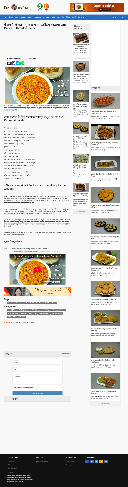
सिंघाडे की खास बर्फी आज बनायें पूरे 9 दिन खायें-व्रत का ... (81, 45)
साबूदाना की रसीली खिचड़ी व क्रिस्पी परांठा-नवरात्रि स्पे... (103, 361)
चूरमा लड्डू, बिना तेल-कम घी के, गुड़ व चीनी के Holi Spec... (80, 138)
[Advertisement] (37, 44)
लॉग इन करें (81, 17)
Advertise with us (13, 465)
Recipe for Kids (30, 310)
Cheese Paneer (20, 303)
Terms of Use (70, 461)
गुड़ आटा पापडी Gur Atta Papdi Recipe (103, 299)
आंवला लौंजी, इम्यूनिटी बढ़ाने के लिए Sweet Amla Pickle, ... (80, 196)
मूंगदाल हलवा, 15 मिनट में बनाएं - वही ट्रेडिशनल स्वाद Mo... (81, 75)
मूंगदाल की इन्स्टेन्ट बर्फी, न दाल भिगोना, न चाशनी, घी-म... (104, 175)
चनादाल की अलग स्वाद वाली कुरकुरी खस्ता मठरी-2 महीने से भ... (105, 206)
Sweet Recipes (78, 27)
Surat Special (39, 303)
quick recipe (11, 303)
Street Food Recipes (56, 313)
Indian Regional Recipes (58, 310)
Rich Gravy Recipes (44, 313)
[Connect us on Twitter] (96, 461)
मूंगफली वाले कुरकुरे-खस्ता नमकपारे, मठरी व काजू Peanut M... (104, 143)
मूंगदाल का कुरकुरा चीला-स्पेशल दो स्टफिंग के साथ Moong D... (104, 269)
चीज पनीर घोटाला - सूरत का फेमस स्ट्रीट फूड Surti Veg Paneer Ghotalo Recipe (37, 252)
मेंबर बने (74, 17)
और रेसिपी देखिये (81, 211)
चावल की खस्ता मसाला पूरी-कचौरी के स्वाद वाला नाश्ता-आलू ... (104, 329)
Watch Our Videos (42, 461)
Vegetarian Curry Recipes (43, 310)
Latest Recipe (21, 317)
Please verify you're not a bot (24, 388)
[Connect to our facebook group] (92, 461)
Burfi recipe (23, 313)
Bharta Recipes (12, 317)
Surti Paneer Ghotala (50, 303)
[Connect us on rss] (101, 461)
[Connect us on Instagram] (106, 461)
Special (10, 310)
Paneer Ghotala (30, 303)
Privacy (68, 465)
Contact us (11, 461)
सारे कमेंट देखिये (66, 354)
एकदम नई (96, 88)
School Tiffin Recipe (13, 313)
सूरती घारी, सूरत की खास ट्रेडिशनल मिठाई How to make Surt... (79, 167)
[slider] (8, 322)
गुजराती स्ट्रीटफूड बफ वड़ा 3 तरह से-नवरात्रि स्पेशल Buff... (103, 392)
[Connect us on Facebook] (87, 461)
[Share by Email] (9, 63)
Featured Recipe (32, 313)
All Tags (10, 472)
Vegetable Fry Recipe (19, 310)
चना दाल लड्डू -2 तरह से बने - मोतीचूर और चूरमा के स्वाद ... (105, 237)
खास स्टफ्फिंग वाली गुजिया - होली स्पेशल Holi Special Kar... (80, 106)
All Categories (12, 468)
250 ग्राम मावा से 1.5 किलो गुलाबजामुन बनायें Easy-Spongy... (103, 112)
